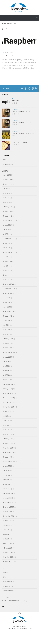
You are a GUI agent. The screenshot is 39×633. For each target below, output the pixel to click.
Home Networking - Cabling (21, 123)
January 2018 (7, 179)
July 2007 (6, 416)
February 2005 (8, 548)
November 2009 (8, 311)
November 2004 (8, 561)
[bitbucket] (32, 89)
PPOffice (29, 628)
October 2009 (7, 316)
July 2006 (6, 470)
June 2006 (6, 475)
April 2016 (6, 197)
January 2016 (7, 211)
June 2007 (6, 420)
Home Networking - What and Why (24, 133)
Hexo (17, 628)
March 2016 (7, 202)
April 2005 (6, 539)
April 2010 (6, 302)
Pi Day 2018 (7, 55)
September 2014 (9, 238)
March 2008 (7, 379)
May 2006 (6, 479)
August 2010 (7, 293)
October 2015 (7, 216)
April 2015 (6, 234)
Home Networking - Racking (21, 112)
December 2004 (8, 557)
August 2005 (7, 520)
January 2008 (7, 389)
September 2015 (9, 220)
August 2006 (7, 466)
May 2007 (6, 425)
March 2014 (7, 248)
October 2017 (7, 184)
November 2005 (8, 507)
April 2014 (6, 243)
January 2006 (7, 498)
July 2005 (6, 525)
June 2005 (6, 530)
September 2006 (9, 461)
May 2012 (6, 266)
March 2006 (7, 489)
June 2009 (6, 320)
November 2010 (8, 284)
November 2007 (8, 398)
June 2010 (6, 298)
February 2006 (8, 493)
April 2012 (6, 270)
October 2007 (7, 402)
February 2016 (8, 207)
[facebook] (25, 89)
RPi (3, 52)
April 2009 (6, 329)
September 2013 (9, 252)
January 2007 (7, 443)
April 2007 (6, 429)
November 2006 (8, 452)
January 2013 (7, 261)
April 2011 (6, 279)
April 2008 (6, 375)
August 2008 (7, 357)
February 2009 (8, 338)
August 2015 (7, 225)
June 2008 (6, 366)
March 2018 (7, 175)
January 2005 (7, 552)
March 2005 (7, 543)
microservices (7, 581)
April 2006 (6, 484)
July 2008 (6, 361)
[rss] (36, 89)
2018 (6, 28)
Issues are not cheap (19, 142)
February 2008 (8, 384)
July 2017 (6, 188)
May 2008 (6, 370)
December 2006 (8, 448)
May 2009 (6, 325)
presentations (8, 590)
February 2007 (8, 439)
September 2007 (9, 407)
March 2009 (7, 334)
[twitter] (22, 89)
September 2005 (9, 516)
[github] (29, 89)
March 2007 (7, 434)
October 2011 (7, 275)
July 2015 (6, 229)
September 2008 (9, 352)
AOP (4, 572)
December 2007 (8, 393)
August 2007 (7, 411)
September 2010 (9, 288)
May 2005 (6, 534)
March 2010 (7, 307)
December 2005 (8, 502)
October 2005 (7, 511)
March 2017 (7, 193)
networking (16, 110)
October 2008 (7, 348)
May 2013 (6, 257)
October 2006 (7, 457)
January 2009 (7, 343)
